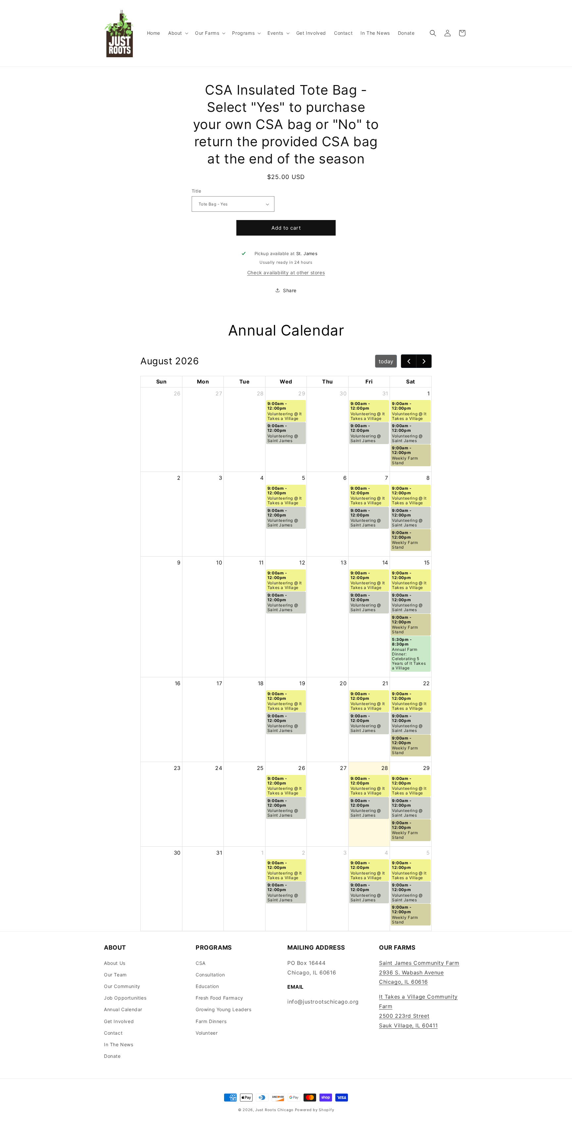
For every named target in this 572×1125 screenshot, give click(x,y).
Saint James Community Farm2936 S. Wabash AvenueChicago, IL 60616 (419, 972)
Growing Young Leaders (224, 1009)
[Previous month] (408, 361)
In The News (118, 1044)
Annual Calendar (123, 1009)
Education (207, 986)
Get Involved (119, 1021)
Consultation (210, 974)
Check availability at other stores (286, 272)
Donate (112, 1055)
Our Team (115, 974)
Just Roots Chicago (274, 1109)
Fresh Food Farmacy (219, 997)
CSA (201, 963)
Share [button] (290, 290)
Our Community (122, 986)
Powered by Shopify (314, 1109)
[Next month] (424, 361)
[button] (177, 33)
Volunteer (206, 1032)
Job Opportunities (125, 997)
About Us (114, 963)
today (386, 361)
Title (196, 191)
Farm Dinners (211, 1021)
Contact (113, 1032)
